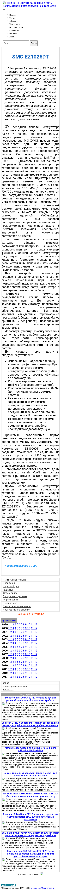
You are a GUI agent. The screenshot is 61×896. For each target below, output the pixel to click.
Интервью (13, 33)
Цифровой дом (11, 586)
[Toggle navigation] (4, 9)
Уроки (11, 36)
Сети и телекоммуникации (17, 606)
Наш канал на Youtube (30, 614)
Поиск (34, 43)
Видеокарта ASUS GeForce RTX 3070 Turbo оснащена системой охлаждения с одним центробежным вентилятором (30, 854)
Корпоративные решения (16, 609)
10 (28, 624)
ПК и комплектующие (14, 579)
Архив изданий (9, 620)
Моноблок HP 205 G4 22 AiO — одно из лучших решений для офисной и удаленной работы (30, 699)
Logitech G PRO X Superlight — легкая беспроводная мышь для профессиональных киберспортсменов (30, 724)
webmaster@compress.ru (42, 888)
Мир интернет (10, 599)
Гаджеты (8, 589)
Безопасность (10, 603)
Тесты (12, 18)
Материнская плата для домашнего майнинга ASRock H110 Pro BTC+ (30, 749)
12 (35, 624)
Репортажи (14, 30)
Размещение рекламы (15, 686)
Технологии (14, 24)
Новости (13, 15)
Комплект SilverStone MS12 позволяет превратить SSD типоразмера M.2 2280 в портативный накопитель (30, 817)
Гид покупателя (16, 27)
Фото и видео (10, 593)
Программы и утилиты (15, 596)
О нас (6, 683)
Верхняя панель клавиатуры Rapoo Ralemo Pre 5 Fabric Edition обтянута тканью (30, 774)
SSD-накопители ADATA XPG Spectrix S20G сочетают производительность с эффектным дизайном (30, 834)
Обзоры (12, 21)
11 (32, 624)
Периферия (9, 583)
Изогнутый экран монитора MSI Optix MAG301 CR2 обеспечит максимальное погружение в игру (30, 794)
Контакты (8, 689)
